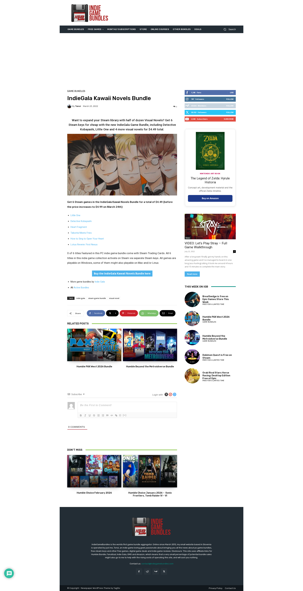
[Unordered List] (103, 415)
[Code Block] (112, 415)
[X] (164, 571)
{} (120, 415)
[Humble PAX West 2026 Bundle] (94, 345)
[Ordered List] (98, 415)
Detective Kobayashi (81, 221)
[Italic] (85, 415)
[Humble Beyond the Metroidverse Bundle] (150, 345)
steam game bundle (97, 298)
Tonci (78, 106)
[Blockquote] (107, 415)
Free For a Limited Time (213, 304)
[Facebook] (139, 571)
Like (232, 92)
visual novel (114, 298)
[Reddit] (147, 571)
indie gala (80, 298)
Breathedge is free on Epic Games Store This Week (215, 299)
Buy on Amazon (210, 198)
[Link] (116, 415)
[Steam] (156, 571)
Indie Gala (100, 281)
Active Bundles (81, 287)
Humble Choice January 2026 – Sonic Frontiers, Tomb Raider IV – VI (150, 494)
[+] (124, 415)
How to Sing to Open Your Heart (87, 238)
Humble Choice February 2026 (94, 492)
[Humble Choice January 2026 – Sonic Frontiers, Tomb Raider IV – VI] (150, 471)
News (188, 238)
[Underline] (89, 415)
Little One (75, 215)
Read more (192, 274)
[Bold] (81, 415)
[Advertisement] (177, 13)
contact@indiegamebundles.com (157, 563)
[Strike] (94, 415)
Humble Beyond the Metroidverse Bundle (150, 366)
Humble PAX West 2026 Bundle (94, 366)
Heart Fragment (79, 227)
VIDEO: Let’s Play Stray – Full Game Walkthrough (206, 245)
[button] (228, 29)
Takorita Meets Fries (81, 232)
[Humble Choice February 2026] (94, 471)
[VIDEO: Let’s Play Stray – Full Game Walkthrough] (210, 226)
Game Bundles (76, 91)
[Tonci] (69, 106)
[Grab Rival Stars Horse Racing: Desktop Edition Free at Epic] (192, 375)
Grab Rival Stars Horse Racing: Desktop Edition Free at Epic (216, 375)
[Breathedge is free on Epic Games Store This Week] (192, 299)
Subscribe (229, 119)
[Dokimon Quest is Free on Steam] (192, 356)
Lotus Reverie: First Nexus (84, 244)
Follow (230, 99)
